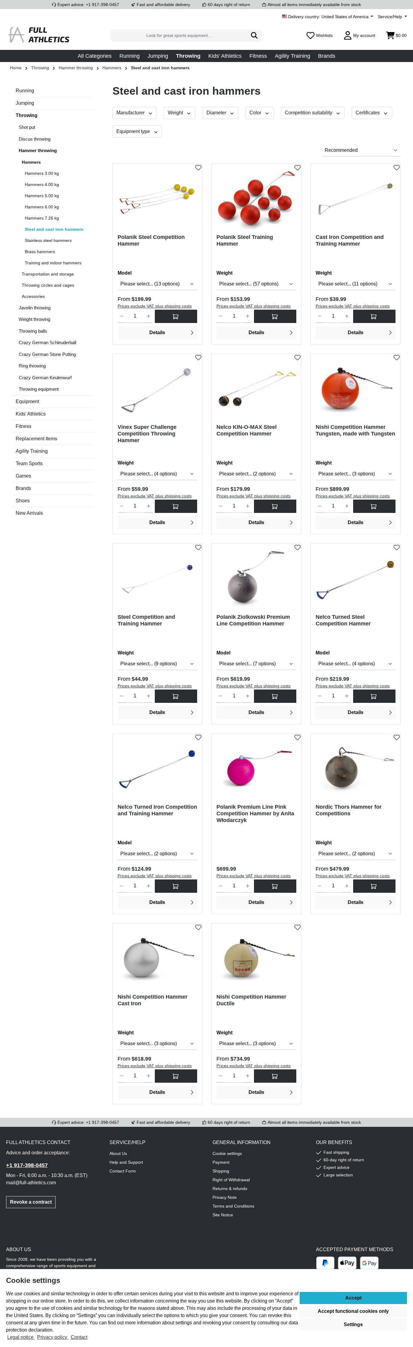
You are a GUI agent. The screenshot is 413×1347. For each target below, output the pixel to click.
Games (23, 475)
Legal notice (21, 1337)
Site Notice (223, 1214)
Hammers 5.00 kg (42, 195)
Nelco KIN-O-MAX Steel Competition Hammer (246, 430)
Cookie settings (227, 1153)
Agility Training (32, 451)
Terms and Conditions (233, 1206)
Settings (353, 1324)
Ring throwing (32, 365)
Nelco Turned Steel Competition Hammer (343, 620)
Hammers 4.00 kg (42, 184)
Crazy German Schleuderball (47, 342)
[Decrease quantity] (122, 316)
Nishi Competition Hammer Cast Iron (152, 1000)
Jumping (25, 103)
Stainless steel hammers (48, 240)
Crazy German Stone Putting (47, 354)
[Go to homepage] (39, 35)
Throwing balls (33, 331)
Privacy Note (225, 1197)
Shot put (27, 127)
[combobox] (179, 36)
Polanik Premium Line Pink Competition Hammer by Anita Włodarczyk (255, 813)
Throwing (26, 115)
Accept (353, 1297)
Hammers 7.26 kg (42, 218)
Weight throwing (34, 319)
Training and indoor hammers (53, 262)
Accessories (33, 296)
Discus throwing (34, 139)
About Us (118, 1153)
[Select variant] (176, 316)
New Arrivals (29, 513)
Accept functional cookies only (353, 1311)
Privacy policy (52, 1337)
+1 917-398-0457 (27, 1165)
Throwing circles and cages (48, 285)
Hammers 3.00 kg (42, 173)
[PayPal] (325, 1263)
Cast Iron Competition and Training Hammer (350, 240)
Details (157, 332)
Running (25, 90)
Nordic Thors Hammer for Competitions (349, 810)
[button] (94, 56)
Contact (79, 1337)
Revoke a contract (31, 1202)
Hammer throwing (38, 150)
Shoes (23, 500)
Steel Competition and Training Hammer (146, 620)
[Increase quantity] (149, 316)
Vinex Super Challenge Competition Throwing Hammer (147, 433)
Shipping (221, 1171)
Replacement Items (36, 438)
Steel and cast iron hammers (54, 229)
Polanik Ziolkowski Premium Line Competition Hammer (253, 620)
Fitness (23, 426)
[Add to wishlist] (198, 166)
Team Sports (29, 463)
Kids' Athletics (31, 413)
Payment (221, 1162)
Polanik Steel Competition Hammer (151, 240)
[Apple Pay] (347, 1263)
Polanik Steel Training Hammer (244, 240)
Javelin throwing (34, 307)
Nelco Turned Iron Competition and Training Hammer (157, 810)
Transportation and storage (48, 274)
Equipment (27, 401)
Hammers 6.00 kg (42, 206)
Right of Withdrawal (231, 1179)
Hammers (31, 162)
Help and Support (126, 1162)
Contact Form (122, 1171)
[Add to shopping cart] (275, 886)
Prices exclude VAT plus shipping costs (155, 306)
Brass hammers (40, 251)
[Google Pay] (369, 1263)
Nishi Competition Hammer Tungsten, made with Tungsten (355, 430)
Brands (23, 488)
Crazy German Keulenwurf (45, 377)
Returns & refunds (230, 1188)
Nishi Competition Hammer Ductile (251, 1000)
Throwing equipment (39, 389)
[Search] (254, 36)
